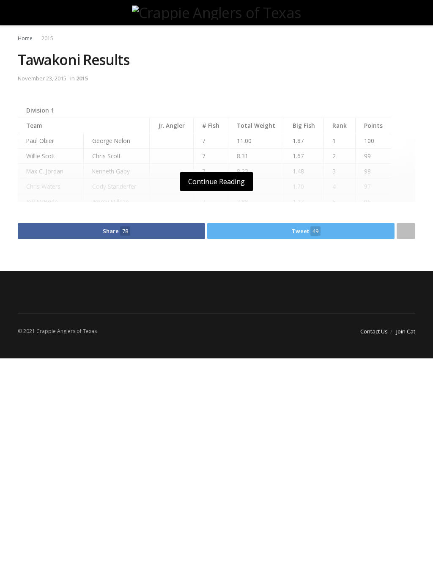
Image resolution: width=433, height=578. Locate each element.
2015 (47, 38)
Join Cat (405, 331)
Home (25, 38)
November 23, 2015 (42, 78)
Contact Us (374, 331)
